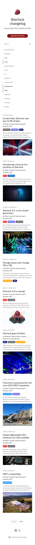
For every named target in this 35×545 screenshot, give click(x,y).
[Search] (30, 44)
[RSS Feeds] (19, 530)
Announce (7, 54)
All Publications (9, 50)
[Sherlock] (17, 12)
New (6, 90)
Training (6, 102)
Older (21, 521)
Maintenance (9, 86)
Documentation (9, 66)
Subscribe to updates (17, 36)
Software (7, 98)
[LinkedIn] (17, 530)
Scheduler (7, 94)
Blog (5, 58)
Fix (5, 74)
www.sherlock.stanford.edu (17, 28)
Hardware (7, 78)
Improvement (8, 82)
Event (6, 70)
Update (6, 106)
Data (6, 62)
